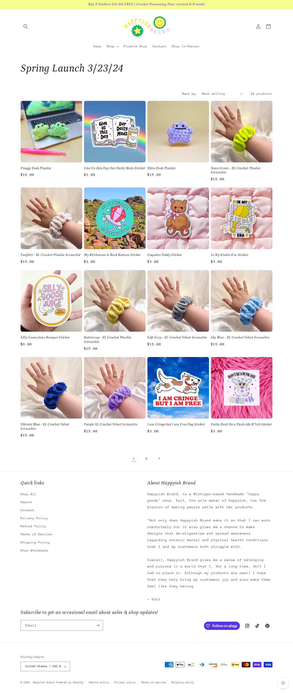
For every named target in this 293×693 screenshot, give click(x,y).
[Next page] (159, 458)
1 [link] (134, 458)
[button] (26, 26)
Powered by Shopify (70, 682)
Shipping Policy (35, 542)
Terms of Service (36, 534)
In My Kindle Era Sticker (230, 255)
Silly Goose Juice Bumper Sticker (45, 337)
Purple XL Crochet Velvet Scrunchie (110, 424)
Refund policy (99, 682)
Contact (27, 510)
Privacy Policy (34, 518)
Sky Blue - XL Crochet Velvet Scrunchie (240, 337)
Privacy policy (125, 682)
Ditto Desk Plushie (161, 168)
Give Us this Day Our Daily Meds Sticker (114, 168)
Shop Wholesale (34, 550)
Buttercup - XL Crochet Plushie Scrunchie (107, 340)
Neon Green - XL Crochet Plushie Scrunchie (235, 170)
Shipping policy (183, 682)
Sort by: (190, 93)
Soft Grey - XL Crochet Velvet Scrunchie (177, 337)
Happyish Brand (43, 682)
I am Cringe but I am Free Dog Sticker (176, 424)
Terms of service (153, 682)
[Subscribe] (98, 625)
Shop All (28, 494)
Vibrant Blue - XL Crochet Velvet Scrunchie (45, 426)
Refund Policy (33, 526)
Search (27, 502)
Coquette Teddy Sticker (164, 255)
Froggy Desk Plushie (36, 168)
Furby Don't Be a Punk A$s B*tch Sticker (241, 424)
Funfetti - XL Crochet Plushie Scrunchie (51, 255)
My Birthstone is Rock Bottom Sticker (112, 255)
